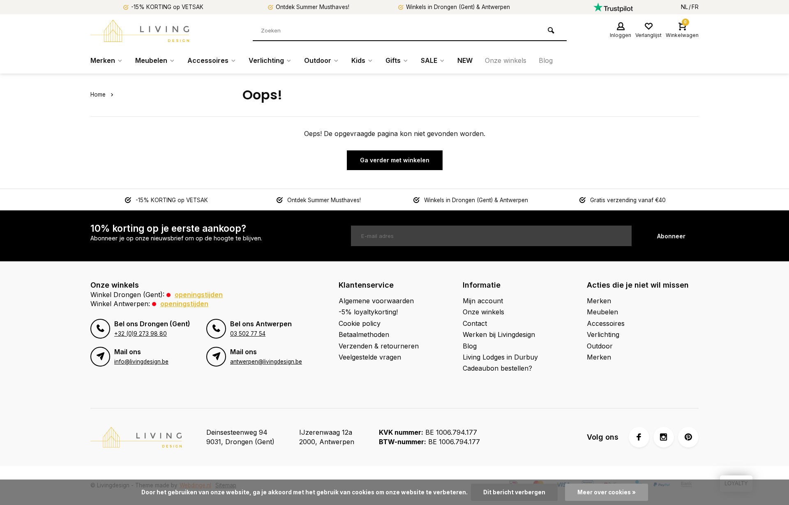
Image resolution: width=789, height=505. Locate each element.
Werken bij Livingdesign (499, 334)
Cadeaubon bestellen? (497, 368)
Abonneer (671, 236)
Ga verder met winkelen (394, 160)
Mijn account (483, 301)
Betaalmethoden (364, 334)
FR (695, 7)
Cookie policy (360, 323)
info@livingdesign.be (141, 361)
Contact (475, 323)
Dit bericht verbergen (514, 492)
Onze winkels (505, 60)
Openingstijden (199, 295)
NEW (465, 60)
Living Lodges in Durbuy (500, 357)
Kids (358, 60)
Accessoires (207, 60)
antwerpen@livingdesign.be (266, 361)
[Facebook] (639, 437)
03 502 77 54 (247, 333)
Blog (546, 60)
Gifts (393, 60)
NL (684, 7)
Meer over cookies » (606, 492)
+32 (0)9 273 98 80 (140, 333)
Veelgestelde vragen (370, 357)
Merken (102, 60)
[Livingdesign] (139, 30)
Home (98, 94)
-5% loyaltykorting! (368, 312)
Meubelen (151, 60)
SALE (429, 60)
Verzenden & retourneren (379, 346)
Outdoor (317, 60)
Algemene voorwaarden (376, 301)
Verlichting (266, 60)
